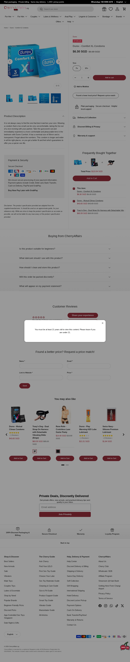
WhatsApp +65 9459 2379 (102, 2)
